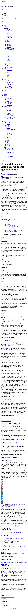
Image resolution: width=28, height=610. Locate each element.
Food (8, 32)
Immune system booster (11, 504)
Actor (8, 33)
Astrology (9, 36)
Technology (9, 30)
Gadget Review (10, 84)
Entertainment (10, 29)
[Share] (14, 502)
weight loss (14, 505)
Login (2, 9)
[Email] (14, 485)
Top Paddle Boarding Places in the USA (10, 538)
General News (7, 38)
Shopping (9, 78)
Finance (8, 56)
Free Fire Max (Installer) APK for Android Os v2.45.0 (13, 546)
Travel (5, 90)
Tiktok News (10, 89)
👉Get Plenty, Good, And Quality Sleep (14, 226)
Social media (10, 80)
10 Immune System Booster (9, 219)
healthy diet (7, 348)
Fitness (8, 55)
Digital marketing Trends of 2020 (8, 544)
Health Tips (3, 504)
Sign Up (14, 608)
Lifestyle (6, 28)
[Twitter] (14, 483)
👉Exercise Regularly (11, 227)
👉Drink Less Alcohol (11, 229)
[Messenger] (14, 497)
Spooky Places (10, 82)
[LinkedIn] (14, 493)
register (10, 174)
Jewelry (8, 63)
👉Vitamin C (9, 220)
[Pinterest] (14, 488)
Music (11, 6)
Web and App (10, 87)
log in (5, 174)
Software (9, 86)
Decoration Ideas (11, 49)
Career (8, 44)
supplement (3, 205)
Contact (5, 26)
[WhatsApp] (14, 495)
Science (8, 71)
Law (8, 64)
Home (5, 25)
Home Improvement (11, 61)
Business (9, 43)
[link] (14, 173)
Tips (5, 79)
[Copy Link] (14, 500)
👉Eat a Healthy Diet (11, 225)
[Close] (1, 592)
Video (5, 6)
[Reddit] (14, 490)
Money (8, 76)
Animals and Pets (11, 34)
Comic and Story (11, 48)
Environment (10, 51)
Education (6, 53)
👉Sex (8, 223)
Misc (8, 72)
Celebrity (9, 45)
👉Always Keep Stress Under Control (14, 230)
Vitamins (9, 505)
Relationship (9, 70)
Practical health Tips (22, 504)
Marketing (9, 66)
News (2, 6)
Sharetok (3, 1)
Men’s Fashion (10, 67)
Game (8, 59)
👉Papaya (9, 221)
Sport (8, 83)
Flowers (8, 57)
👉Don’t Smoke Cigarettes (12, 231)
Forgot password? (5, 605)
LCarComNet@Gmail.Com (14, 532)
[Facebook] (14, 480)
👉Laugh (9, 224)
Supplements (4, 505)
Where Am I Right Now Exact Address (10, 541)
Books (8, 41)
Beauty (8, 40)
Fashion (8, 52)
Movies (8, 75)
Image (8, 6)
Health (8, 60)
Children (9, 47)
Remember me (5, 601)
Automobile (9, 37)
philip (2, 508)
